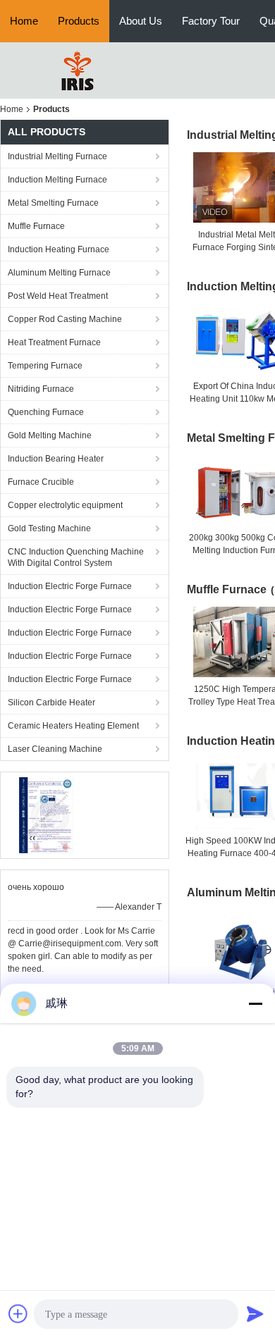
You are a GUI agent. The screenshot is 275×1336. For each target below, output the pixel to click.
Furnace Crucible (41, 482)
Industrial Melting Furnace (57, 156)
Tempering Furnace (45, 366)
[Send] (255, 1313)
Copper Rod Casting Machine (65, 319)
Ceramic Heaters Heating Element (73, 726)
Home (24, 21)
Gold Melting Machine (50, 435)
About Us (140, 21)
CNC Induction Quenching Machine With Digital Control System (76, 557)
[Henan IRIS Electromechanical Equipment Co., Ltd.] (77, 70)
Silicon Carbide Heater (51, 702)
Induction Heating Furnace (58, 249)
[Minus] (255, 1003)
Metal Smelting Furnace (53, 203)
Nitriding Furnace (41, 389)
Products (78, 21)
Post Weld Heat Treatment (58, 296)
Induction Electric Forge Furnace (70, 586)
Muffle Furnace (36, 226)
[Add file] (18, 1313)
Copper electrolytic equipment (65, 505)
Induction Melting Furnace (57, 180)
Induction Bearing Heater (56, 459)
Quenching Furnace (46, 412)
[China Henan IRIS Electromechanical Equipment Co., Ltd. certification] (46, 814)
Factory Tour (211, 21)
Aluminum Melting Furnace (59, 273)
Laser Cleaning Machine (55, 749)
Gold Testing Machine (49, 528)
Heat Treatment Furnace (54, 342)
